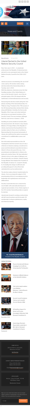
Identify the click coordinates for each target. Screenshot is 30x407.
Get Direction (15, 352)
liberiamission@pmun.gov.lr (16, 367)
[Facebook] (20, 2)
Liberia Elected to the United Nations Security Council (13, 62)
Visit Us (20, 23)
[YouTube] (25, 2)
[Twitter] (22, 2)
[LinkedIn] (28, 2)
